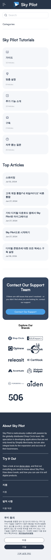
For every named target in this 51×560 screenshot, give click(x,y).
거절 (24, 547)
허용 (24, 540)
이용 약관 (7, 508)
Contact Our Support (26, 311)
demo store (24, 466)
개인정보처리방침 (26, 533)
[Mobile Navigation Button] (4, 4)
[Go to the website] (16, 338)
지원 (5, 492)
